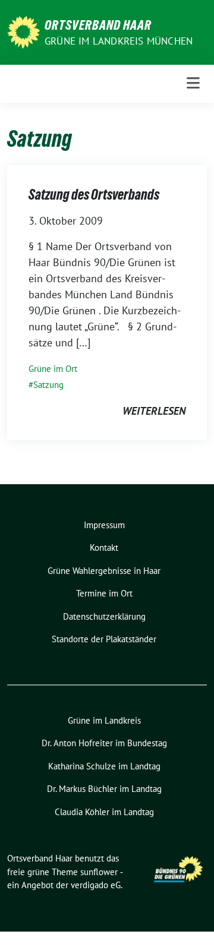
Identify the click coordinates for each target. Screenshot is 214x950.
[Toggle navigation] (193, 83)
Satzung (48, 384)
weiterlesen (153, 411)
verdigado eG (96, 885)
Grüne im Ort (53, 368)
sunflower (99, 872)
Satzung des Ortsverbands (94, 195)
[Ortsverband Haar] (23, 31)
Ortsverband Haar (98, 25)
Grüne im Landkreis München (119, 41)
